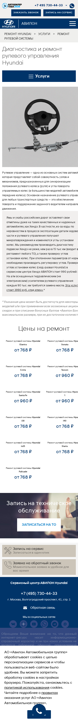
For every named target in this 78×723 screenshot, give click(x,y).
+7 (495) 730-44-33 (39, 594)
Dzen (23, 624)
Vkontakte (13, 624)
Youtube (34, 624)
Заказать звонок (26, 13)
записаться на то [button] (39, 525)
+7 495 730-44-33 (49, 5)
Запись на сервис (59, 13)
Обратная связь (42, 608)
